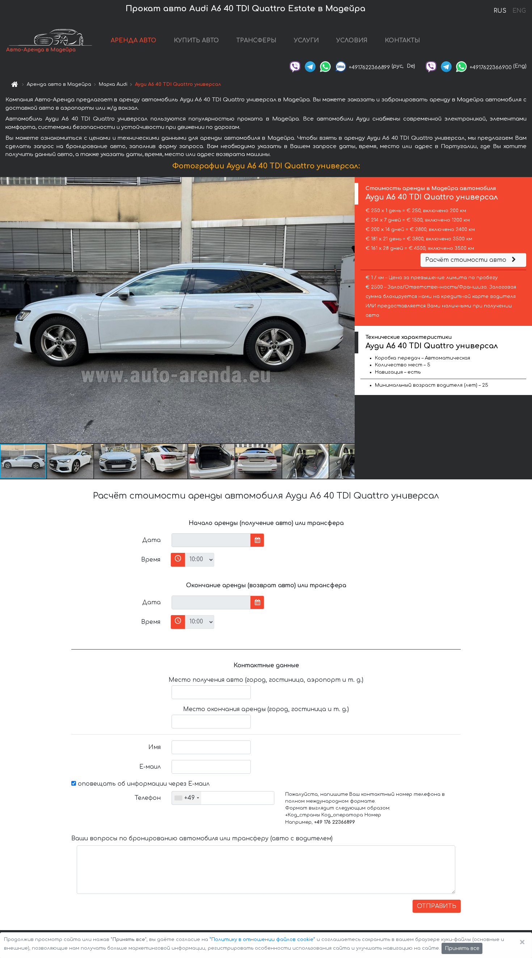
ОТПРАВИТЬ (436, 906)
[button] (70, 461)
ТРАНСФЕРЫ (256, 40)
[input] (211, 540)
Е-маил (150, 767)
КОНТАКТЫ (402, 40)
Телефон (148, 798)
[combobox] (186, 797)
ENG (518, 11)
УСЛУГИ (306, 40)
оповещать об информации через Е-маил (143, 784)
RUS (500, 11)
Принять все (462, 948)
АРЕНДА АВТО (133, 40)
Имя (154, 747)
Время (150, 559)
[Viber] (295, 66)
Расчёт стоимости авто (466, 260)
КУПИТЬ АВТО (196, 40)
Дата (151, 540)
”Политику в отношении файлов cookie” (262, 939)
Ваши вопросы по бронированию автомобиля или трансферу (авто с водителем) (202, 838)
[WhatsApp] (325, 66)
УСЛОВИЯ (351, 40)
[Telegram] (310, 66)
